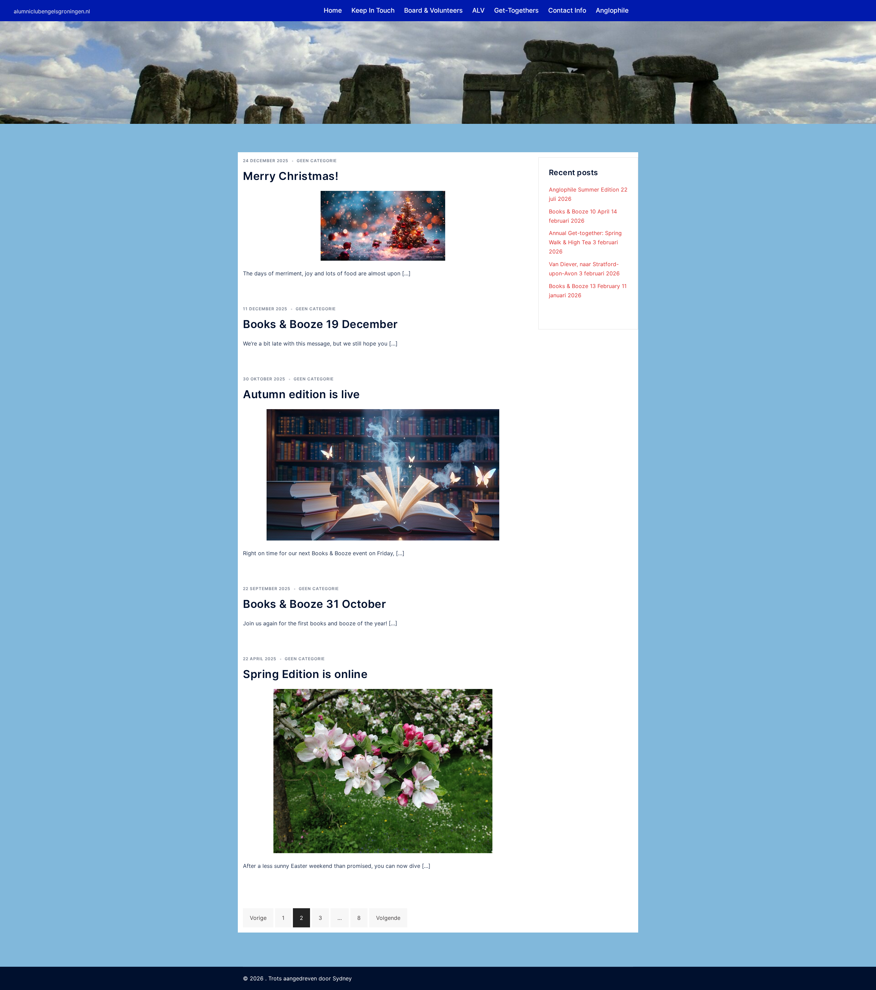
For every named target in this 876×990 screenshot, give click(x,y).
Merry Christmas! (290, 176)
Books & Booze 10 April (579, 211)
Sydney (342, 978)
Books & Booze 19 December (320, 324)
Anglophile (612, 10)
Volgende (388, 917)
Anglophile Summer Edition (584, 189)
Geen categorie (317, 160)
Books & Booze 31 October (314, 604)
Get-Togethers (516, 10)
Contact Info (567, 10)
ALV (478, 10)
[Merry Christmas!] (383, 225)
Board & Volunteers (433, 10)
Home (333, 10)
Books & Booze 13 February (584, 286)
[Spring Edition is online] (382, 770)
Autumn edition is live (301, 394)
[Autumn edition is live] (383, 474)
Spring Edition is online (305, 674)
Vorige (258, 917)
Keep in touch (373, 10)
